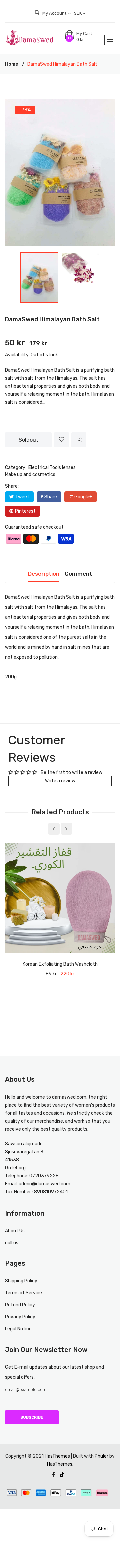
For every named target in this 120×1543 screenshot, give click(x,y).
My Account (54, 13)
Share (50, 497)
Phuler (101, 1456)
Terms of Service (23, 1293)
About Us (15, 1231)
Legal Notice (18, 1329)
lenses (69, 467)
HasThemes (57, 1456)
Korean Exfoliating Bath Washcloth (60, 964)
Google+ (83, 497)
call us (11, 1243)
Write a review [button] (60, 781)
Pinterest (25, 511)
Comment (78, 573)
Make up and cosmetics (30, 474)
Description (43, 573)
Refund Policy (20, 1305)
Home (11, 64)
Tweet (22, 497)
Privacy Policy (20, 1317)
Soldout (28, 440)
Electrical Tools (44, 467)
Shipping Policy (21, 1281)
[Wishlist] (61, 439)
